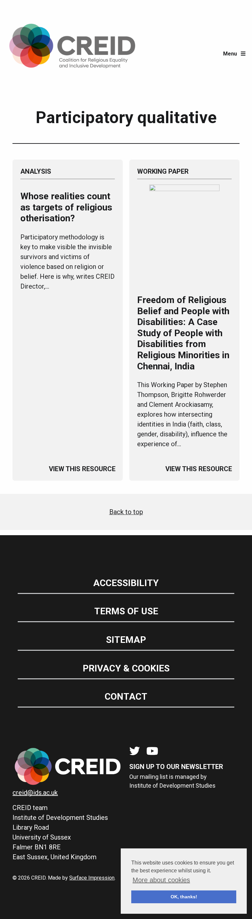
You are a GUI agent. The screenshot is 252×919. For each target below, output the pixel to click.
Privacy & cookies (126, 668)
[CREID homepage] (72, 54)
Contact (126, 696)
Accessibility (126, 583)
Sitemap (126, 639)
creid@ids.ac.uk (35, 793)
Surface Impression (92, 878)
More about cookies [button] (161, 880)
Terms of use (126, 611)
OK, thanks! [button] (184, 896)
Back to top (126, 512)
